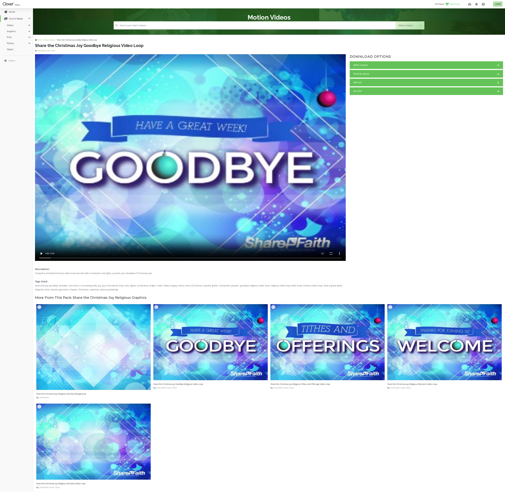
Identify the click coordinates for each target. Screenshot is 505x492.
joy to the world (110, 285)
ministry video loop (312, 285)
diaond (54, 289)
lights (133, 285)
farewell (63, 285)
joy (99, 285)
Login (498, 4)
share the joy (41, 285)
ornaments (142, 285)
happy (174, 285)
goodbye (53, 285)
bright (152, 285)
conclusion (73, 285)
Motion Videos (49, 40)
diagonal (39, 289)
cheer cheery (163, 285)
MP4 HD (358, 82)
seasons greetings (109, 289)
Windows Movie (361, 73)
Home (39, 40)
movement (224, 285)
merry (181, 285)
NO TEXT (358, 91)
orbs (127, 285)
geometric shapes (68, 289)
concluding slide (88, 285)
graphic (235, 285)
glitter (215, 285)
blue (121, 285)
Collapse (11, 61)
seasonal (94, 289)
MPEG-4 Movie (361, 65)
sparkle (207, 285)
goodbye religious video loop (255, 285)
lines (47, 289)
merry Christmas (193, 285)
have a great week (333, 285)
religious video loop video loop (286, 285)
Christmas (83, 289)
